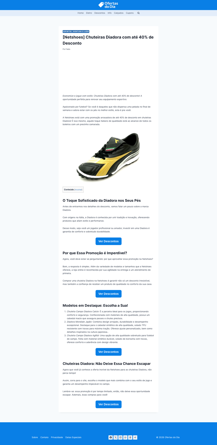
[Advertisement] (108, 72)
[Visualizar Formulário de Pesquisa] (138, 13)
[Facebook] (110, 437)
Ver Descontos (108, 241)
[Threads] (130, 437)
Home (81, 13)
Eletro (89, 13)
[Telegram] (135, 437)
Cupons (130, 13)
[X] (115, 437)
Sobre (35, 437)
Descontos (99, 13)
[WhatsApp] (125, 437)
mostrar (78, 190)
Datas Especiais (73, 437)
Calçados (118, 13)
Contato (44, 437)
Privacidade (57, 437)
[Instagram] (120, 437)
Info (110, 13)
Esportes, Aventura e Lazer (76, 31)
